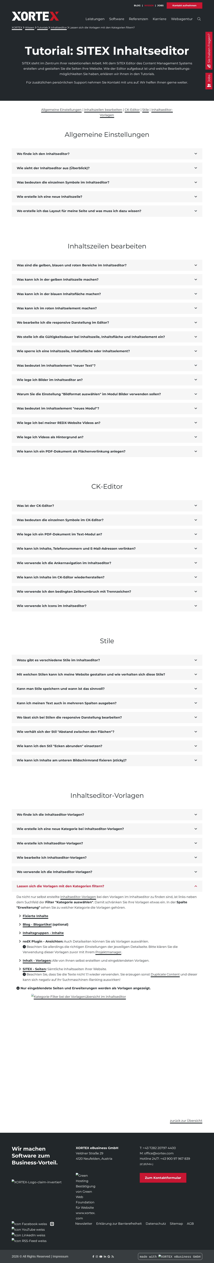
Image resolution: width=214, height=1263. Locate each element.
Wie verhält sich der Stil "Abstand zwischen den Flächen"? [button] (65, 732)
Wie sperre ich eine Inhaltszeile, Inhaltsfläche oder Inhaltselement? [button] (73, 351)
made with (149, 1257)
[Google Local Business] (109, 1256)
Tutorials (42, 27)
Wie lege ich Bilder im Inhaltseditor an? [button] (50, 380)
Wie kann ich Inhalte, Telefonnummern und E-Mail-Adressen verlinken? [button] (76, 548)
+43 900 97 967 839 (175, 1159)
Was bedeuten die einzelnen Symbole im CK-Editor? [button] (60, 520)
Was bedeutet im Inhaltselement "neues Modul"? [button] (58, 408)
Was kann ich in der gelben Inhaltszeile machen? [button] (58, 279)
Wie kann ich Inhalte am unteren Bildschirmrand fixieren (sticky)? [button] (72, 760)
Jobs (160, 5)
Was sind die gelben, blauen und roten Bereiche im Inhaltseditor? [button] (72, 265)
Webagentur (182, 19)
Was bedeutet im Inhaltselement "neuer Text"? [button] (56, 365)
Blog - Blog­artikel (37, 924)
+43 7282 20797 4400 (159, 1148)
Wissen (149, 5)
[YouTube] (100, 1256)
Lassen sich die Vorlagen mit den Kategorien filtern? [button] (60, 886)
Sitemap (176, 1223)
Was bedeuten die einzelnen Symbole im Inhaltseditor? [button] (63, 182)
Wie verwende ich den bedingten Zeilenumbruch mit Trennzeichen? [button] (74, 591)
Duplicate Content (165, 974)
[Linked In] (105, 1256)
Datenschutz (156, 1223)
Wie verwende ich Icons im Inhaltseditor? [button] (51, 606)
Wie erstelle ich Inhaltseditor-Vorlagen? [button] (50, 843)
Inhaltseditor (59, 27)
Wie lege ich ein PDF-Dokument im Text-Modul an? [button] (59, 534)
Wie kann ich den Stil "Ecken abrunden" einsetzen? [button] (59, 746)
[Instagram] (97, 1256)
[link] (86, 1197)
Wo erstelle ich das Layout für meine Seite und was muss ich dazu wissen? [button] (79, 211)
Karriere (159, 19)
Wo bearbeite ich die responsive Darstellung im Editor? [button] (63, 322)
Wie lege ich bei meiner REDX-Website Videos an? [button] (58, 423)
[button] (107, 153)
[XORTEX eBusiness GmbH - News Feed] (113, 1256)
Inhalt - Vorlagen (37, 960)
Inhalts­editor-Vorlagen (78, 897)
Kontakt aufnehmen (184, 5)
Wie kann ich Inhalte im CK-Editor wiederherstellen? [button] (60, 577)
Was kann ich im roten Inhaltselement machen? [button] (57, 308)
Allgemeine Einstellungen (61, 110)
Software (116, 19)
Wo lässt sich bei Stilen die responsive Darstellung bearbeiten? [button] (69, 717)
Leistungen (95, 19)
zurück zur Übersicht (186, 1121)
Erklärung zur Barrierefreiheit (119, 1223)
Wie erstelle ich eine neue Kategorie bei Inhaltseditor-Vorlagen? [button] (70, 829)
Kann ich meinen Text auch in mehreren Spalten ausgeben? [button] (67, 703)
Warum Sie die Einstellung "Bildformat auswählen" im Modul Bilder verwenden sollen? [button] (89, 394)
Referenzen (138, 19)
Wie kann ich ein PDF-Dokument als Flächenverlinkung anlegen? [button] (71, 451)
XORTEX (17, 27)
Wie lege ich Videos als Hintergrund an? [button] (50, 437)
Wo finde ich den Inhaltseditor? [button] (43, 154)
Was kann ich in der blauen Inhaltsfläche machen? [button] (59, 294)
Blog (137, 5)
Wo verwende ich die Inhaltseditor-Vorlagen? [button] (54, 872)
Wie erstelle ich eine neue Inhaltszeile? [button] (49, 197)
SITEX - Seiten (34, 969)
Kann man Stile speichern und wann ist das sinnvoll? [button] (61, 689)
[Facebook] (93, 1256)
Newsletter (83, 1223)
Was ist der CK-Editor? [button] (35, 506)
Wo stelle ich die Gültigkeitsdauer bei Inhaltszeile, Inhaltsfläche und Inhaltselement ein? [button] (91, 337)
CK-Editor (132, 110)
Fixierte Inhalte (35, 916)
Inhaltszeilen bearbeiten (103, 110)
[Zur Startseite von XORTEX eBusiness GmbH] (35, 16)
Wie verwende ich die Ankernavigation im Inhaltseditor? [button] (64, 563)
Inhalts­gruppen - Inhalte (43, 933)
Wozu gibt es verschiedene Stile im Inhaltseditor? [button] (58, 660)
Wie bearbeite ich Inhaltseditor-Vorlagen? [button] (52, 857)
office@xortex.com (159, 1153)
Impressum (60, 1256)
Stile (145, 110)
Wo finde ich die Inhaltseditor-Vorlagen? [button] (50, 814)
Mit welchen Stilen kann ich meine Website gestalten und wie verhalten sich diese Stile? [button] (91, 674)
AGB (190, 1223)
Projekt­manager (108, 952)
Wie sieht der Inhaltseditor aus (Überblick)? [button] (53, 168)
